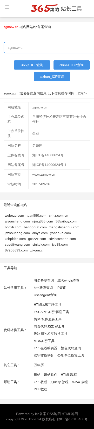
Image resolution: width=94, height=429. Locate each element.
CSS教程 (40, 382)
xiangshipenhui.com (64, 227)
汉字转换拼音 (44, 355)
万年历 (39, 365)
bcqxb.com (13, 227)
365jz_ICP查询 (32, 65)
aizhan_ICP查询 (52, 77)
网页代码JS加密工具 (49, 326)
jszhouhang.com (17, 233)
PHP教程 (40, 389)
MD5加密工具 (44, 341)
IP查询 (61, 288)
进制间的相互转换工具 (50, 334)
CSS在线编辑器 (45, 348)
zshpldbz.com (15, 239)
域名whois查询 (68, 280)
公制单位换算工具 (70, 355)
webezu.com (14, 215)
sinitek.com (41, 244)
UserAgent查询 (45, 295)
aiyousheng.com (17, 221)
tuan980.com (37, 215)
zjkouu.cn (37, 250)
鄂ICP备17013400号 (72, 419)
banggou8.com (35, 227)
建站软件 (50, 375)
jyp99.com (60, 244)
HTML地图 (70, 414)
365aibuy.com (66, 221)
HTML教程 (69, 375)
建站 (37, 375)
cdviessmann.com (62, 239)
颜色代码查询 (71, 348)
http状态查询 (43, 288)
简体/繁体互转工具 (48, 319)
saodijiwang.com (17, 244)
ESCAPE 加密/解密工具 (51, 312)
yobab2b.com (60, 233)
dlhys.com (40, 233)
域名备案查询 (44, 280)
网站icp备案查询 (38, 27)
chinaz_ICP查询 (72, 65)
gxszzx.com (37, 239)
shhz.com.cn (58, 215)
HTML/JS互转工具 (47, 305)
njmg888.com (42, 221)
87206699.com (16, 250)
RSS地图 (54, 414)
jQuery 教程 (59, 382)
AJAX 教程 (80, 382)
